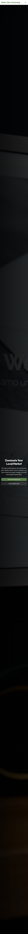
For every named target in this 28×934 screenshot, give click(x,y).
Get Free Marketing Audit (14, 479)
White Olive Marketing (10, 2)
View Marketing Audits (14, 483)
